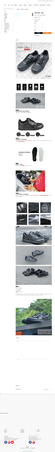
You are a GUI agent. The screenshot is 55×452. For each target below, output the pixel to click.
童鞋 (12, 5)
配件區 (5, 30)
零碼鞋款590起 (6, 29)
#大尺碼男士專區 (7, 26)
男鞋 (5, 5)
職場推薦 (25, 5)
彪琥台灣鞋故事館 (42, 5)
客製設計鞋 (30, 5)
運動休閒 (15, 5)
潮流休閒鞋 (26, 9)
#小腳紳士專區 (6, 24)
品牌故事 (5, 430)
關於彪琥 (48, 5)
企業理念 (5, 432)
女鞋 (8, 5)
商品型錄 (5, 431)
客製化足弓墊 (36, 5)
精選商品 (5, 31)
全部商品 (18, 9)
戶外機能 (20, 5)
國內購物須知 (22, 430)
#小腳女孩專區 (6, 23)
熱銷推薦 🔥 (6, 13)
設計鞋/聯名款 (6, 27)
